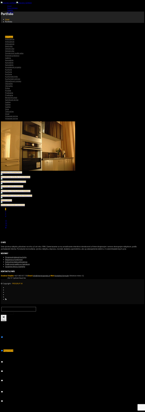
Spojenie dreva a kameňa (15, 266)
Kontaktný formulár (61, 276)
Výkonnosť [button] (5, 369)
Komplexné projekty (13, 67)
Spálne (8, 102)
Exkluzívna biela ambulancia (16, 262)
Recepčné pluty (11, 97)
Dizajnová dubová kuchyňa (15, 257)
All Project (9, 37)
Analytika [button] (4, 399)
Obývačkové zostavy (13, 81)
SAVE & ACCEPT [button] (7, 410)
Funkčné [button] (4, 360)
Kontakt (10, 12)
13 (6, 225)
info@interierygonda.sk (41, 276)
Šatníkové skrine (11, 100)
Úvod (7, 19)
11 (6, 221)
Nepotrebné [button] (5, 348)
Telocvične (9, 111)
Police (7, 88)
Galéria (8, 58)
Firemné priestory (12, 55)
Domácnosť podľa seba (14, 53)
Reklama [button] (4, 378)
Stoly (7, 109)
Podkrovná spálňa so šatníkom (17, 264)
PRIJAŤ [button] (7, 312)
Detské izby (9, 48)
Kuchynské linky (11, 76)
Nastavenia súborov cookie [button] (17, 309)
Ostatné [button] (4, 389)
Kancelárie (9, 60)
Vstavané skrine (11, 116)
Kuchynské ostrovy (12, 79)
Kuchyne (8, 69)
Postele (8, 90)
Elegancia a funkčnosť (14, 259)
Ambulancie (9, 39)
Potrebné (7, 337)
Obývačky (9, 83)
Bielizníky (9, 46)
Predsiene (9, 93)
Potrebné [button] (4, 335)
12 (6, 223)
